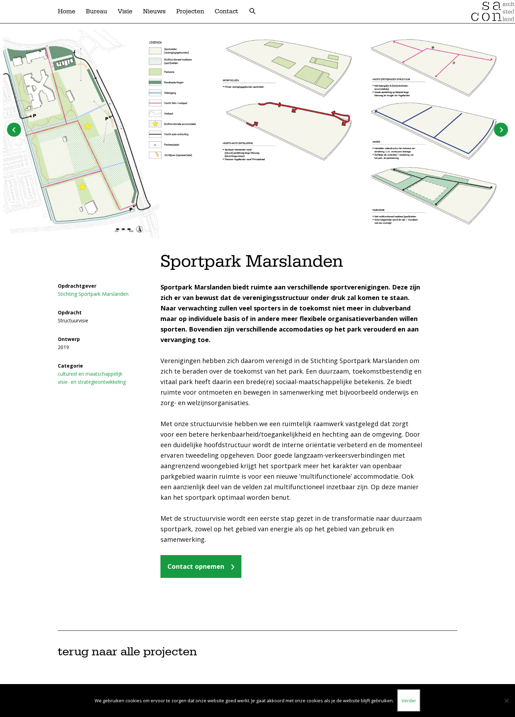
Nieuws (154, 11)
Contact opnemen (195, 566)
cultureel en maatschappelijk (90, 373)
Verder (408, 700)
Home (66, 11)
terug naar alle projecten (127, 652)
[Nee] (506, 700)
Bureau (96, 11)
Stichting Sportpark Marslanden (93, 294)
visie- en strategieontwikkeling (92, 381)
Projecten (190, 11)
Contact (226, 11)
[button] (501, 130)
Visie (125, 11)
